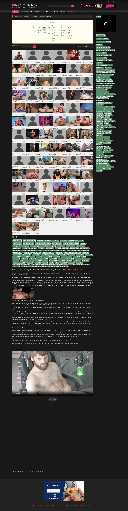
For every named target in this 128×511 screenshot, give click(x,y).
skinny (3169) (39, 256)
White (53, 27)
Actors (63, 11)
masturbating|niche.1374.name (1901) (21, 264)
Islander (54, 38)
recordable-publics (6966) (43, 243)
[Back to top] (123, 507)
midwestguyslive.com (17, 345)
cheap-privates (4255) (60, 250)
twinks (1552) (65, 266)
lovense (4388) (65, 248)
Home (16, 11)
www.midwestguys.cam (17, 349)
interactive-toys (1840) (51, 264)
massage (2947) (16, 258)
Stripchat (39, 32)
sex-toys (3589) (44, 254)
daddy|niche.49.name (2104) (19, 262)
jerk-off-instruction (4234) (73, 250)
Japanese (69, 35)
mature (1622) (31, 266)
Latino (53, 32)
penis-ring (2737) (53, 258)
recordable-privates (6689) (71, 243)
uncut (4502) (41, 248)
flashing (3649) (36, 254)
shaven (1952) (63, 262)
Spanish (69, 38)
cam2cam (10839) (29, 241)
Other (53, 40)
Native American (56, 37)
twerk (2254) (45, 260)
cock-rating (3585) (54, 254)
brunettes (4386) (74, 248)
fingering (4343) (43, 250)
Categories (49, 11)
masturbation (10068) (44, 241)
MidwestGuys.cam (16, 327)
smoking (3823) (59, 252)
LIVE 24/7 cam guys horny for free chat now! (33, 325)
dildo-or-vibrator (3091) (66, 256)
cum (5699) (42, 246)
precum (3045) (76, 256)
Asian (53, 29)
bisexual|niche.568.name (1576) (54, 266)
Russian (69, 37)
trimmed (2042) (30, 262)
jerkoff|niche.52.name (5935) (21, 246)
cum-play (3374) (88, 254)
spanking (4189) (85, 250)
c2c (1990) (51, 262)
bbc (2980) (83, 256)
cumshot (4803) (17, 248)
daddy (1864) (42, 264)
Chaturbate (39, 29)
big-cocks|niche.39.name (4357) (29, 250)
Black (53, 30)
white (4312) (51, 250)
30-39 (49, 30)
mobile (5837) (34, 246)
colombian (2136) (77, 260)
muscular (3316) (16, 256)
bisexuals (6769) (57, 243)
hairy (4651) (34, 248)
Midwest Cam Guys (26, 5)
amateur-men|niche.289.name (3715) (22, 254)
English (69, 29)
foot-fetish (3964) (28, 252)
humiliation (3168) (47, 256)
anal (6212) (83, 243)
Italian (68, 33)
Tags (57, 11)
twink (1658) (24, 266)
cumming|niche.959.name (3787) (72, 252)
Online (33, 27)
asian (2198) (69, 260)
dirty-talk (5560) (70, 246)
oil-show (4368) (16, 250)
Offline (33, 29)
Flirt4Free (39, 30)
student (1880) (34, 264)
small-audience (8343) (67, 240)
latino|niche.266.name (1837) (63, 264)
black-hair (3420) (80, 254)
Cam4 (38, 27)
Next (26, 236)
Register (113, 1)
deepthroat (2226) (53, 260)
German (69, 32)
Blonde (63, 29)
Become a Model (71, 11)
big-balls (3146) (56, 256)
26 (23, 236)
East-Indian (54, 33)
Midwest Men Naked (76, 270)
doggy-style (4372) (84, 248)
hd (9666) (56, 241)
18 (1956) (57, 262)
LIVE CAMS (53, 399)
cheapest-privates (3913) (48, 252)
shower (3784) (85, 252)
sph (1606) (37, 266)
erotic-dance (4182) (17, 252)
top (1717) (74, 264)
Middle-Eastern (55, 35)
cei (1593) (43, 266)
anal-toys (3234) (25, 256)
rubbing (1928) (71, 262)
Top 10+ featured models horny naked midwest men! (32, 11)
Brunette (63, 30)
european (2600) (78, 258)
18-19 (49, 27)
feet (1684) (87, 264)
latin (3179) (32, 256)
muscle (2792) (45, 258)
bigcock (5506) (80, 246)
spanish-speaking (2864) (34, 258)
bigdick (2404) (87, 258)
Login (108, 1)
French (68, 30)
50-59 (49, 33)
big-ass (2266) (38, 260)
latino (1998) (45, 262)
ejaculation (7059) (28, 243)
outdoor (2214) (61, 260)
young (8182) (79, 240)
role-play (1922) (79, 262)
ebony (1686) (80, 264)
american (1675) (16, 266)
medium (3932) (37, 252)
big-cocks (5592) (51, 246)
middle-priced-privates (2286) (26, 260)
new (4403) (58, 248)
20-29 (49, 29)
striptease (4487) (50, 248)
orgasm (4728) (26, 248)
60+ (48, 35)
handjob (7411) (17, 243)
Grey (62, 32)
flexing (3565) (71, 254)
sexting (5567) (61, 246)
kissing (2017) (38, 262)
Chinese (69, 27)
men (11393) (17, 241)
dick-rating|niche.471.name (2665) (66, 258)
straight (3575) (63, 254)
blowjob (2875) (24, 258)
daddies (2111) (85, 260)
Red (62, 33)
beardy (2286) (16, 260)
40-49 (49, 32)
